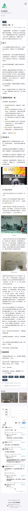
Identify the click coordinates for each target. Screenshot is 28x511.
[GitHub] (2, 16)
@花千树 (10, 457)
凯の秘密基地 (4, 11)
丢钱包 (4, 376)
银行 (16, 376)
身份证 (11, 376)
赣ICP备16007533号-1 (16, 504)
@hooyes (11, 477)
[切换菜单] (25, 3)
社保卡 (22, 376)
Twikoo (21, 491)
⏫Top (16, 507)
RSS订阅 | (12, 507)
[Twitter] (4, 16)
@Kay (10, 486)
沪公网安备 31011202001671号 (14, 506)
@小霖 (10, 435)
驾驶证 (4, 380)
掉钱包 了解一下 (7, 25)
